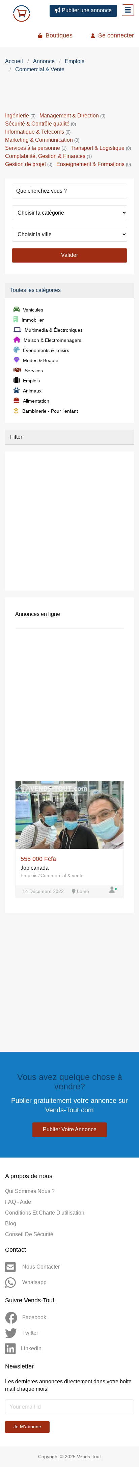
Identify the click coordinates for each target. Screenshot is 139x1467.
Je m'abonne (27, 1426)
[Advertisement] (69, 94)
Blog (10, 1223)
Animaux (32, 390)
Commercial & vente (62, 875)
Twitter (30, 1333)
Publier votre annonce (69, 1129)
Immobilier (33, 320)
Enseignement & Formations (93, 164)
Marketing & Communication (42, 140)
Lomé (82, 891)
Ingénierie (20, 115)
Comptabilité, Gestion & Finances (48, 156)
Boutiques (58, 35)
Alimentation (36, 401)
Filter (16, 437)
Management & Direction (72, 115)
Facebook (34, 1317)
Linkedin (31, 1348)
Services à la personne (35, 148)
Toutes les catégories (35, 290)
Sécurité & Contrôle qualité (40, 124)
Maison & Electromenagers (52, 340)
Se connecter (115, 35)
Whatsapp (34, 1282)
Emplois (74, 61)
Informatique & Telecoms (38, 132)
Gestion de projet (28, 164)
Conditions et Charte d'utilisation (44, 1213)
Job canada (35, 868)
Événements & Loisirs (46, 350)
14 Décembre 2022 (44, 891)
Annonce (44, 61)
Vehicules (33, 310)
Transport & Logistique (101, 148)
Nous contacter (40, 1267)
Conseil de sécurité (29, 1234)
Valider (69, 255)
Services (34, 370)
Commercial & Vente (39, 69)
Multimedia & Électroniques (54, 330)
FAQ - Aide (18, 1202)
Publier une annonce (86, 10)
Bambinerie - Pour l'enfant (50, 411)
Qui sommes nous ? (30, 1191)
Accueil (14, 61)
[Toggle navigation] (128, 10)
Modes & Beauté (40, 360)
